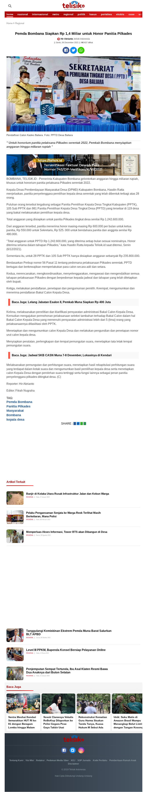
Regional (19, 23)
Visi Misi (29, 760)
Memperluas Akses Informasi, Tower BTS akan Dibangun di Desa (66, 531)
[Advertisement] (73, 457)
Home (9, 23)
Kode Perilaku (100, 760)
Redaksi (40, 760)
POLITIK (81, 14)
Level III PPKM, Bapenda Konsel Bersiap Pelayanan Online (66, 649)
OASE (131, 14)
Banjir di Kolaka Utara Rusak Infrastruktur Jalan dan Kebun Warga (67, 493)
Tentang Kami (16, 760)
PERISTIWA (106, 14)
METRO (55, 14)
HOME (9, 14)
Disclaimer (73, 764)
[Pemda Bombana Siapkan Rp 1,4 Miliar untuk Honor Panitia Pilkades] (66, 50)
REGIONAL (68, 14)
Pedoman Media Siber (58, 760)
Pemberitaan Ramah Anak (122, 760)
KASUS (93, 14)
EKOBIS (120, 14)
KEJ (73, 760)
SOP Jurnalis (84, 760)
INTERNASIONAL (40, 14)
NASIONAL (22, 14)
